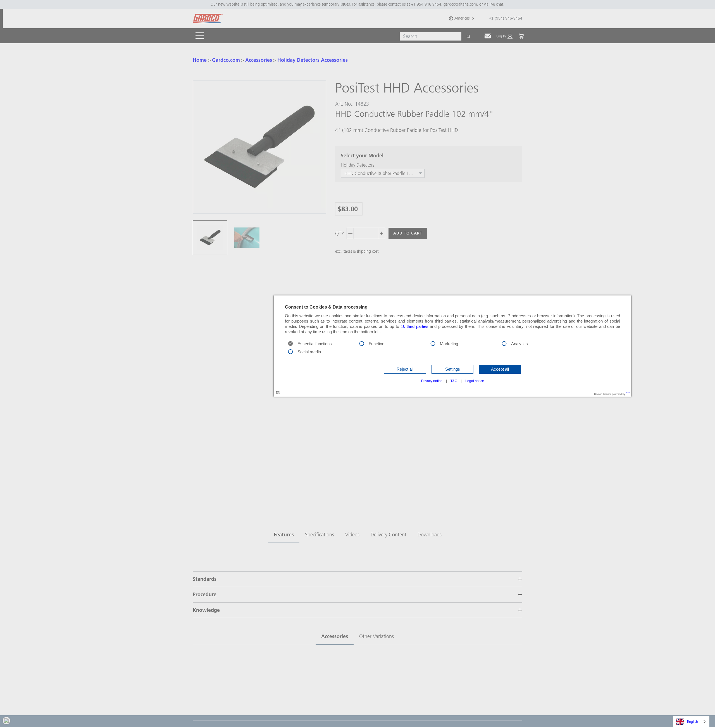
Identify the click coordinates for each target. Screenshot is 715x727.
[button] (405, 369)
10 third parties (414, 326)
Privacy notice (431, 381)
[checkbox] (361, 343)
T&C (454, 381)
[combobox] (691, 721)
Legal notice (474, 381)
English (692, 721)
